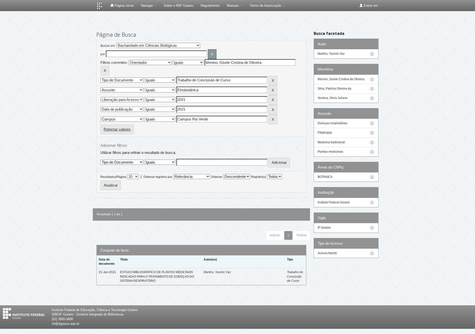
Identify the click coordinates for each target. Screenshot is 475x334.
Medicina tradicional (331, 142)
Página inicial (124, 5)
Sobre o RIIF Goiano (178, 5)
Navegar (147, 5)
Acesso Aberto (327, 253)
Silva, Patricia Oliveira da (334, 88)
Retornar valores (117, 129)
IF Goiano (324, 227)
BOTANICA (325, 177)
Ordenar (216, 177)
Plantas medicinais (330, 151)
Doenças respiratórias (332, 123)
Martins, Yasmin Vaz (217, 272)
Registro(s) (258, 177)
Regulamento (210, 5)
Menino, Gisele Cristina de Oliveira (341, 79)
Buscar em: (108, 46)
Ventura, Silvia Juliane (333, 98)
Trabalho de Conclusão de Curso (295, 276)
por (102, 54)
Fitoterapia (325, 132)
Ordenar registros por (157, 177)
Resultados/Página (113, 177)
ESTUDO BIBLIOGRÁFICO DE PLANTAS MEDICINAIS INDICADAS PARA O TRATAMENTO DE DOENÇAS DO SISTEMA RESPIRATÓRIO (157, 276)
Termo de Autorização (266, 5)
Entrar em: (371, 5)
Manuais (233, 5)
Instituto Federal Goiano (334, 202)
